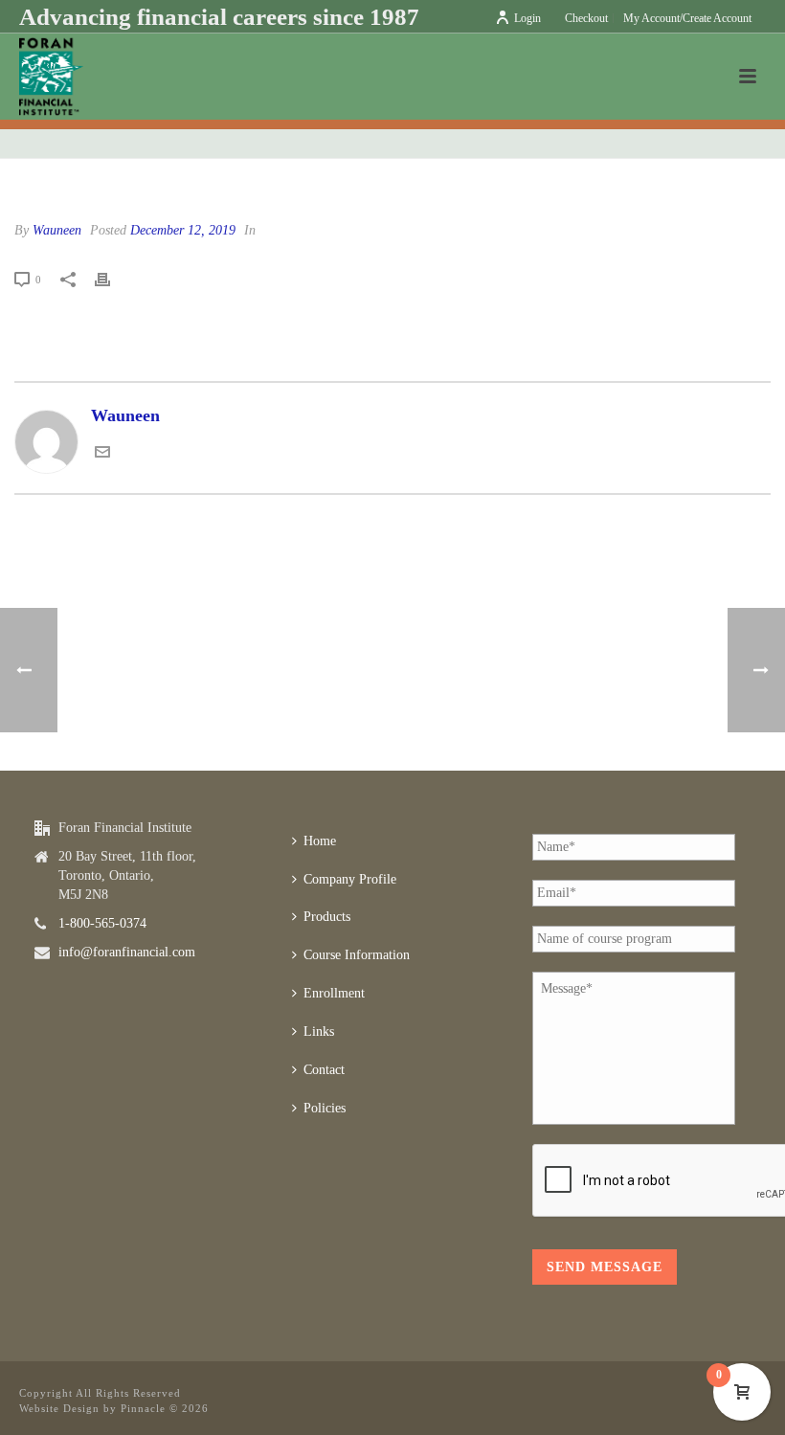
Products (326, 916)
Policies (324, 1108)
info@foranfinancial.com (126, 952)
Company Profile (349, 879)
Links (318, 1031)
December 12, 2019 (183, 230)
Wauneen (57, 230)
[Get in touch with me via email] (102, 453)
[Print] (112, 278)
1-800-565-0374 (102, 923)
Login (527, 18)
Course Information (356, 955)
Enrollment (334, 993)
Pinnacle (143, 1408)
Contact (324, 1070)
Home (319, 841)
